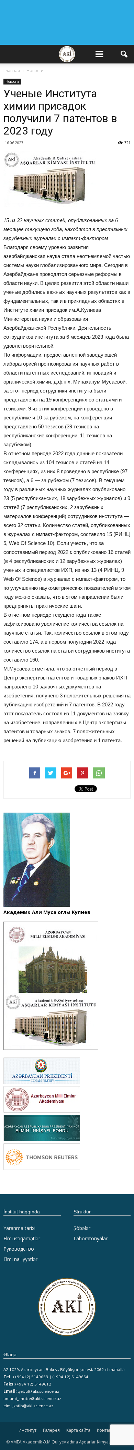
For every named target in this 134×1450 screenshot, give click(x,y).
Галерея (51, 1430)
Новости (12, 81)
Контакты (106, 1430)
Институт (27, 1430)
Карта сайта (78, 1430)
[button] (124, 54)
